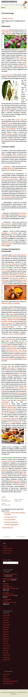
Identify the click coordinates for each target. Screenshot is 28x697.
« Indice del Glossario (7, 18)
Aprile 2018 (5, 629)
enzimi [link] (23, 191)
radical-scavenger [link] (12, 407)
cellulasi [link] (9, 319)
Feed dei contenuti (7, 548)
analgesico (5, 537)
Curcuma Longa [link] (19, 58)
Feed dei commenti (7, 550)
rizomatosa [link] (8, 33)
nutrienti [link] (18, 470)
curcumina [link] (6, 139)
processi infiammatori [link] (13, 264)
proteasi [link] (4, 319)
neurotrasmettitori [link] (15, 421)
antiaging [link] (19, 368)
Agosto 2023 (6, 618)
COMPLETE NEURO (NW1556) (10, 457)
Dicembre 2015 (6, 659)
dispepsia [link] (4, 245)
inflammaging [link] (18, 170)
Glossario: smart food (10, 517)
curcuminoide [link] (12, 128)
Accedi (4, 546)
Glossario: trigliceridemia (11, 524)
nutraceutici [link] (23, 280)
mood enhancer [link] (5, 418)
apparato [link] (6, 236)
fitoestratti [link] (17, 319)
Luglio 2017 (5, 634)
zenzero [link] (17, 274)
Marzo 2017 (5, 643)
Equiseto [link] (16, 321)
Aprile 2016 (5, 650)
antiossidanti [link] (6, 166)
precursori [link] (9, 423)
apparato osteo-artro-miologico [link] (11, 303)
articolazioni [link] (20, 355)
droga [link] (14, 339)
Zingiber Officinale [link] (9, 274)
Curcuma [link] (20, 49)
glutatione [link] (22, 278)
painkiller (3, 503)
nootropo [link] (4, 420)
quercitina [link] (15, 278)
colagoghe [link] (4, 233)
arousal (5, 676)
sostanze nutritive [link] (19, 352)
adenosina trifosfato (8, 683)
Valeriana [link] (8, 346)
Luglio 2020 (5, 620)
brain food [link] (13, 411)
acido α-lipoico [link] (5, 280)
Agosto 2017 (6, 632)
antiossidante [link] (5, 470)
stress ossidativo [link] (19, 387)
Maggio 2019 (6, 622)
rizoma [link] (7, 110)
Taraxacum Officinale (18, 499)
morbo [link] (21, 373)
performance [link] (5, 413)
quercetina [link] (12, 461)
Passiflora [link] (14, 346)
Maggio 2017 (6, 638)
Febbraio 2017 (6, 645)
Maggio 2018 (6, 627)
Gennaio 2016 (6, 657)
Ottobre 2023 (6, 615)
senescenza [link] (9, 170)
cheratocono (6, 674)
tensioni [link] (24, 359)
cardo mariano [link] (10, 276)
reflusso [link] (7, 334)
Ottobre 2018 (6, 625)
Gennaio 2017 (6, 648)
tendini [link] (13, 355)
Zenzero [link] (15, 350)
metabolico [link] (21, 484)
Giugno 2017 (6, 636)
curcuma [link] (5, 30)
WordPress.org (6, 553)
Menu (2, 7)
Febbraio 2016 (6, 655)
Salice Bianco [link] (22, 350)
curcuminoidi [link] (5, 271)
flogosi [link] (12, 314)
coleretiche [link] (14, 233)
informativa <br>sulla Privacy (8, 692)
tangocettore (6, 678)
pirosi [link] (11, 334)
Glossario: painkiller (9, 519)
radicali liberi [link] (10, 168)
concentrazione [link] (20, 400)
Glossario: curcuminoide (11, 522)
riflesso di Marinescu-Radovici (10, 681)
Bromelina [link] (4, 321)
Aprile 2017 (5, 641)
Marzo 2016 (5, 652)
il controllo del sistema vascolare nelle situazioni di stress (9, 594)
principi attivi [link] (11, 317)
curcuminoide (4, 499)
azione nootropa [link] (7, 405)
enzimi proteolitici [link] (21, 317)
